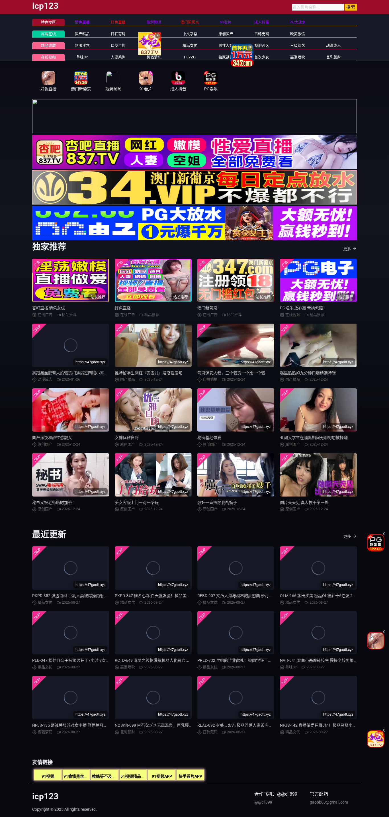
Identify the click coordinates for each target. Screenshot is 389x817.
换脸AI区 (262, 45)
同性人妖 (225, 45)
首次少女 (261, 57)
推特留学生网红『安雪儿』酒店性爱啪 (149, 373)
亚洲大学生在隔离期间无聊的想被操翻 (314, 437)
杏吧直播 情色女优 (48, 308)
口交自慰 (118, 45)
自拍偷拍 (154, 34)
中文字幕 (190, 34)
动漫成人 (333, 45)
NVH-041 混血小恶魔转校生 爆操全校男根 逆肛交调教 (327, 660)
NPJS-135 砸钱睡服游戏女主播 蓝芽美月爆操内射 (75, 725)
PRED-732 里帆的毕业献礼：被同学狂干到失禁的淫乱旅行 (248, 660)
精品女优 (190, 45)
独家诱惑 (225, 57)
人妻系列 (118, 57)
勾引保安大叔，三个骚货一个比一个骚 (231, 373)
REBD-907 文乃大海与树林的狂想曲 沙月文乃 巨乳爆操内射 (249, 595)
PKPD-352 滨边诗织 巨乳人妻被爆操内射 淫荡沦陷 (76, 595)
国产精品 (82, 34)
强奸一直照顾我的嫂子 (217, 502)
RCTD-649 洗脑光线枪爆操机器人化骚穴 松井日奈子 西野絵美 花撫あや (177, 660)
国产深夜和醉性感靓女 (52, 437)
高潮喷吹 (297, 57)
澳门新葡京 (207, 308)
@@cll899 (263, 802)
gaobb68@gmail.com (329, 802)
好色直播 (123, 308)
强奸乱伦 (154, 45)
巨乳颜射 (333, 57)
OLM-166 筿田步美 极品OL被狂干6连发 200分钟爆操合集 (330, 595)
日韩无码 (261, 34)
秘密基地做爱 (209, 437)
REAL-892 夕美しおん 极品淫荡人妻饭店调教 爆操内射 (245, 725)
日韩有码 (118, 34)
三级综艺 (297, 45)
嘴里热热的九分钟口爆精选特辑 (308, 373)
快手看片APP (190, 776)
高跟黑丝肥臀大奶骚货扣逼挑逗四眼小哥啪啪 (72, 373)
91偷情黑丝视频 (78, 776)
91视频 (48, 776)
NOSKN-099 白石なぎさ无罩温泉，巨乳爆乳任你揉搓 (162, 725)
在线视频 (48, 57)
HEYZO (190, 57)
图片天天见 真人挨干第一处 (304, 502)
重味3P (82, 57)
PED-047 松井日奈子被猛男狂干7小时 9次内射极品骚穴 (81, 660)
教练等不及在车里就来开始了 (118, 776)
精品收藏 (48, 45)
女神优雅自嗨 (127, 437)
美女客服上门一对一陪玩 (137, 502)
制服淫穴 (82, 45)
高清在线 (48, 34)
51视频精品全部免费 (138, 776)
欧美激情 (297, 34)
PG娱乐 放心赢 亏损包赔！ (303, 308)
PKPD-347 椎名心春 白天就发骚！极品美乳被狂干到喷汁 (164, 595)
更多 (347, 248)
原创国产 (225, 34)
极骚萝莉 (154, 57)
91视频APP (162, 776)
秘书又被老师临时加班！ (54, 502)
